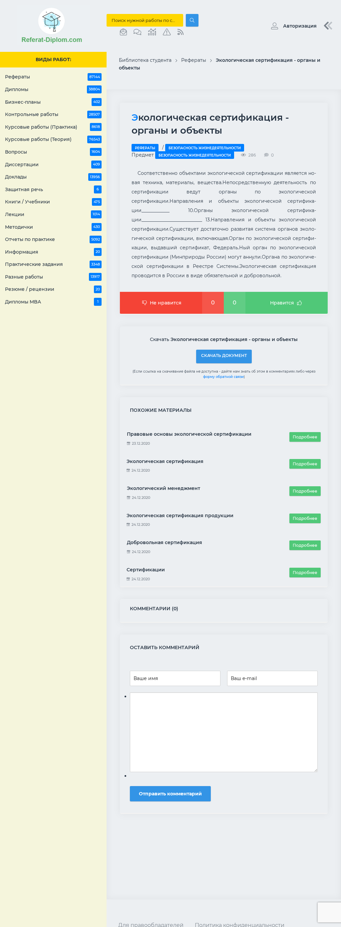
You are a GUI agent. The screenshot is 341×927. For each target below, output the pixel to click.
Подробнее (305, 436)
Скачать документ (224, 355)
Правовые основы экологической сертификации (189, 434)
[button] (292, 26)
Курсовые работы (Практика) (52, 127)
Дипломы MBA (52, 302)
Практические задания (52, 264)
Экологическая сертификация (165, 461)
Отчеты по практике (52, 239)
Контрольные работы (52, 114)
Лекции (52, 214)
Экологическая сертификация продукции (180, 516)
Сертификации (146, 570)
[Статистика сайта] (152, 32)
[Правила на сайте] (167, 32)
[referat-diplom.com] (53, 43)
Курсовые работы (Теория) (52, 139)
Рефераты (52, 77)
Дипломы (52, 89)
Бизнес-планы (52, 102)
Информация (52, 252)
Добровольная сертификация (164, 542)
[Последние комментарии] (137, 32)
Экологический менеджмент (163, 488)
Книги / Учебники (52, 202)
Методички (52, 227)
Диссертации (52, 165)
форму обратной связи (223, 377)
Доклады (52, 177)
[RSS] (180, 32)
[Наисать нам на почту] (123, 32)
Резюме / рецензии (52, 289)
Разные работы (52, 277)
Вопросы (52, 152)
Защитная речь (52, 189)
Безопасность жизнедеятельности (205, 148)
